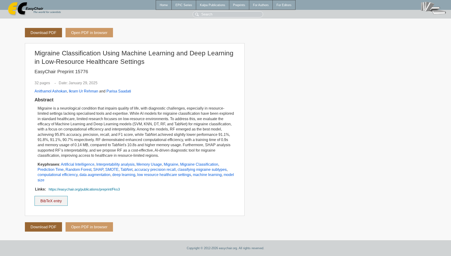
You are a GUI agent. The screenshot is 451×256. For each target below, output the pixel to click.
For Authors (261, 5)
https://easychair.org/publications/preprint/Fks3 (84, 189)
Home (164, 5)
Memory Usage (149, 164)
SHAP (98, 170)
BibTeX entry (54, 199)
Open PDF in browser (89, 33)
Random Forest (78, 170)
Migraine (171, 164)
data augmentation (94, 175)
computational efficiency (58, 175)
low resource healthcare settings (164, 175)
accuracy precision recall (155, 170)
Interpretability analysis (115, 164)
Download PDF (43, 33)
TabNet (126, 170)
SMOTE (112, 170)
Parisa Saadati (118, 91)
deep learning (123, 175)
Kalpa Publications (212, 5)
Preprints (239, 5)
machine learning (207, 175)
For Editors (284, 5)
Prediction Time (51, 170)
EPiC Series (183, 5)
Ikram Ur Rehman (83, 91)
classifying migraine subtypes (202, 170)
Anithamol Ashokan (51, 91)
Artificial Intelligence (77, 164)
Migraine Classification (199, 164)
